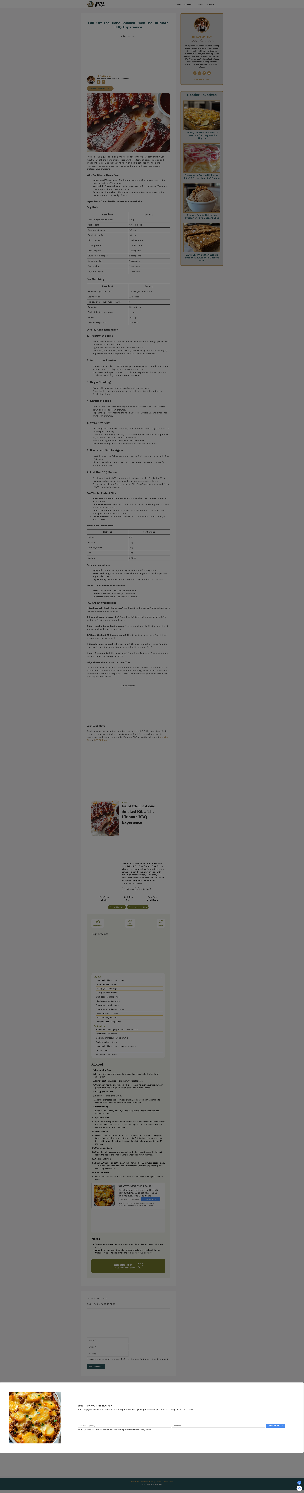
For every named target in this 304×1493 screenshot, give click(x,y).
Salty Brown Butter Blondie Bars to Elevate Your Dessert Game (202, 257)
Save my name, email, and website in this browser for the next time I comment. (129, 1359)
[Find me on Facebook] (195, 73)
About (201, 4)
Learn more (201, 79)
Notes (160, 926)
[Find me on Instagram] (204, 73)
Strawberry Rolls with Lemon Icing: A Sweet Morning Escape (202, 176)
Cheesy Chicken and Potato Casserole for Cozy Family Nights (202, 135)
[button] (161, 977)
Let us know (119, 1268)
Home (178, 4)
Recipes (188, 4)
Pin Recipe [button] (144, 889)
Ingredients (97, 926)
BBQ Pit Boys (100, 740)
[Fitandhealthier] (96, 4)
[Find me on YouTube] (209, 73)
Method (130, 926)
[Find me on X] (199, 73)
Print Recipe (129, 889)
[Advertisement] (128, 54)
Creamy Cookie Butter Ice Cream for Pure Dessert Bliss (202, 216)
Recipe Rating (93, 1304)
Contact (211, 4)
